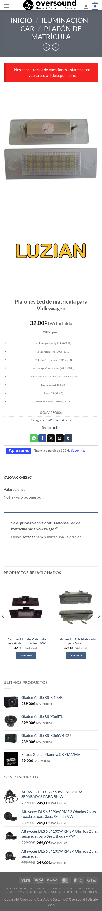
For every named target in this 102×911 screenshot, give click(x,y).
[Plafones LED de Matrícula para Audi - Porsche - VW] (26, 607)
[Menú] (6, 6)
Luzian (55, 427)
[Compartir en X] (51, 438)
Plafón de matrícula (56, 33)
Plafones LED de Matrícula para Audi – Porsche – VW (26, 641)
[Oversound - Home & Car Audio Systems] (50, 5)
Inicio (21, 20)
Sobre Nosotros (19, 888)
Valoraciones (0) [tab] (18, 477)
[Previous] (3, 626)
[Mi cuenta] (86, 6)
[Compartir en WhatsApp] (34, 438)
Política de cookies (80, 892)
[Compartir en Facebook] (42, 438)
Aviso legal (85, 888)
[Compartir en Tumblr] (68, 438)
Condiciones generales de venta (33, 892)
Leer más (26, 655)
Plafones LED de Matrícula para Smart (76, 641)
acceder (28, 537)
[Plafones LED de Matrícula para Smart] (75, 607)
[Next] (98, 626)
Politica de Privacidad (54, 888)
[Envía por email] (60, 438)
